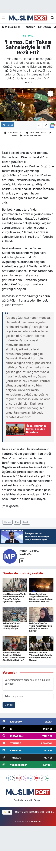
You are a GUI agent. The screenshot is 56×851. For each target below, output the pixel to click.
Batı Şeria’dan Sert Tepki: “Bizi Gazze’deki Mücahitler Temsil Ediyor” (40, 627)
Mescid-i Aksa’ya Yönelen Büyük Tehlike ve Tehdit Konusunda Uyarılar (40, 656)
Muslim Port (26, 554)
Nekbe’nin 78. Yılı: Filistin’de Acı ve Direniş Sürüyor (12, 626)
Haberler (29, 27)
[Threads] (41, 778)
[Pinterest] (19, 778)
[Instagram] (25, 778)
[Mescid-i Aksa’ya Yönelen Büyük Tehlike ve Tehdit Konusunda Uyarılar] (41, 643)
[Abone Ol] (52, 125)
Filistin (28, 36)
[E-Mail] (21, 560)
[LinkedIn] (30, 778)
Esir (17, 522)
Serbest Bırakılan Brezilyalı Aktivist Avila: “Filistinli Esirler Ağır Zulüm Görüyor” (14, 656)
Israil (25, 522)
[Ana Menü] (3, 17)
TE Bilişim (36, 821)
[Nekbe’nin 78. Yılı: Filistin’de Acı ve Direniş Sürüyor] (15, 614)
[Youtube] (36, 778)
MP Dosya (44, 27)
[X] (14, 778)
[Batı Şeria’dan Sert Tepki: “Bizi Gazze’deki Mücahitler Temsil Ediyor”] (41, 614)
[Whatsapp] (47, 778)
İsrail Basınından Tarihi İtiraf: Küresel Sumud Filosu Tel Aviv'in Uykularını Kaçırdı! (14, 598)
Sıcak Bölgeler (11, 27)
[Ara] (52, 18)
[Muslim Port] (10, 556)
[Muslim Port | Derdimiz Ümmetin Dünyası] (28, 18)
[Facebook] (8, 778)
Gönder (9, 704)
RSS (8, 812)
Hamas (7, 522)
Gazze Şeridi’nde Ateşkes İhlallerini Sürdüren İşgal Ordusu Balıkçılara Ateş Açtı (41, 598)
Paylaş (9, 125)
